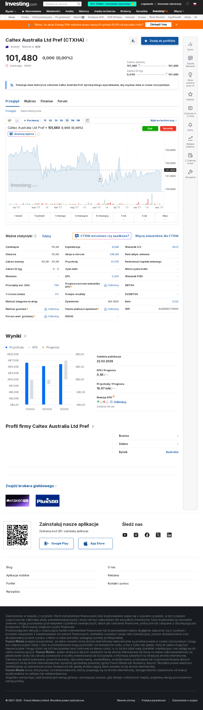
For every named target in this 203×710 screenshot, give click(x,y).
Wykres (30, 101)
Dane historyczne (31, 110)
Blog (9, 567)
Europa (142, 17)
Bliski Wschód (157, 17)
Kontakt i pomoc (118, 583)
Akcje (11, 17)
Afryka (187, 17)
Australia (172, 452)
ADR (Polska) (114, 17)
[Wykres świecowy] (9, 120)
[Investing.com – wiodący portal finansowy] (21, 4)
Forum (62, 101)
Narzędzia (13, 591)
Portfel (10, 583)
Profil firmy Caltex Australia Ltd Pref (47, 426)
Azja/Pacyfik (174, 17)
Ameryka (130, 17)
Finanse (47, 101)
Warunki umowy (126, 700)
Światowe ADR (96, 17)
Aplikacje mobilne (17, 575)
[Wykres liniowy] (17, 120)
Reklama (113, 575)
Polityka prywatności (154, 700)
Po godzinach (62, 17)
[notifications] (187, 4)
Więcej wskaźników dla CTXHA (156, 236)
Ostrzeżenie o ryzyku (184, 700)
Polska (25, 17)
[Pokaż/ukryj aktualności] (87, 120)
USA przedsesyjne (42, 17)
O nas (111, 567)
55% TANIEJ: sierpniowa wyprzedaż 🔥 (112, 4)
